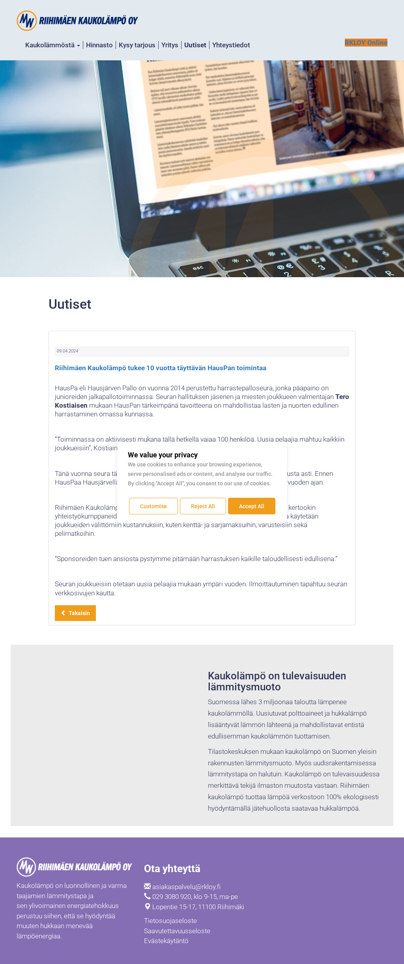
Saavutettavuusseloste (177, 931)
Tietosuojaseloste (170, 921)
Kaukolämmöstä (50, 45)
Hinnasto (99, 45)
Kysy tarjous (137, 45)
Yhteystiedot (231, 45)
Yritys (169, 45)
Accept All (251, 506)
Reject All (203, 506)
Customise (153, 506)
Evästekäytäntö (166, 941)
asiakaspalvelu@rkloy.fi (186, 887)
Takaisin (78, 613)
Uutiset (195, 45)
